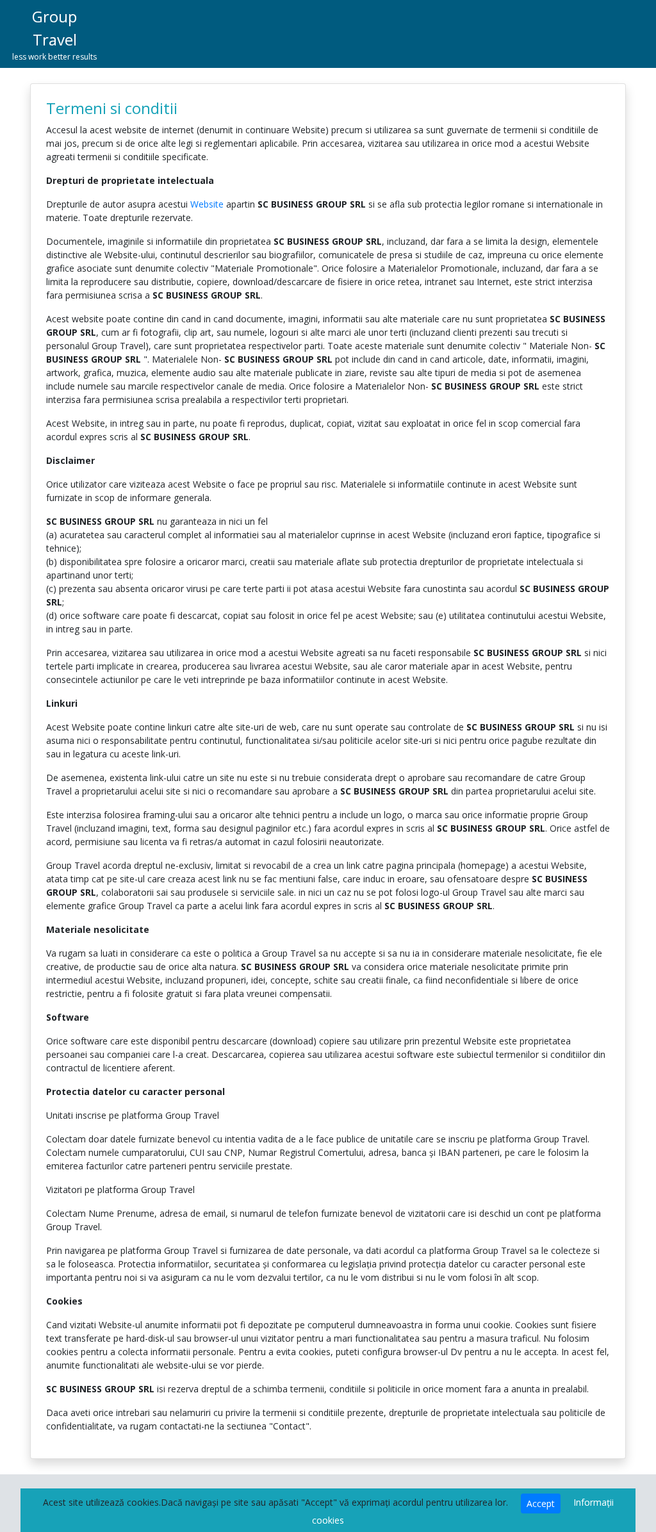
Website (207, 204)
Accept (541, 1503)
